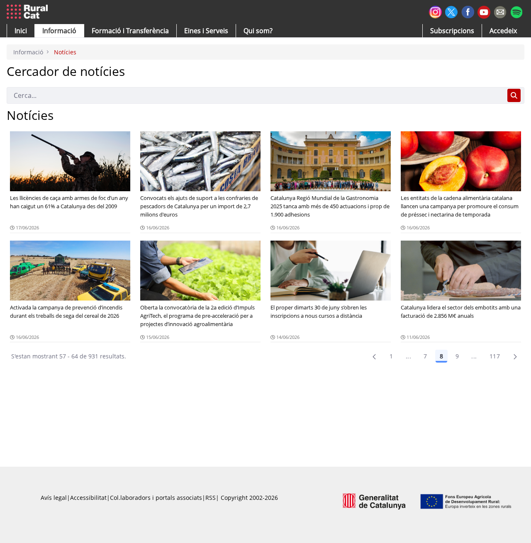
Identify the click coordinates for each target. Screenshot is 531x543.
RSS (210, 498)
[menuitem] (130, 30)
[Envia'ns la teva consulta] (500, 11)
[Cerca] (514, 95)
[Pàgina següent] (515, 356)
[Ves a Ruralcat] (29, 12)
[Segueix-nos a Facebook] (467, 11)
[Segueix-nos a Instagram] (435, 11)
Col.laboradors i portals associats (156, 498)
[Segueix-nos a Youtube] (483, 11)
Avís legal (54, 498)
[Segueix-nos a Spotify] (516, 11)
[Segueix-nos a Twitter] (451, 11)
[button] (20, 30)
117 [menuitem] (495, 356)
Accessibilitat (88, 498)
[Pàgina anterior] (374, 356)
